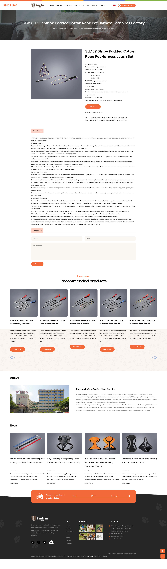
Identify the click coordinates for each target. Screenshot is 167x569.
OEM (75, 5)
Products (69, 528)
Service (94, 5)
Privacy (104, 556)
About (81, 5)
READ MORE (14, 483)
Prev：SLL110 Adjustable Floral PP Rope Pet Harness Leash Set (106, 117)
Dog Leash (69, 28)
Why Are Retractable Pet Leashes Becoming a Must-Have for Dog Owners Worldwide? (100, 462)
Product (59, 5)
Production (68, 5)
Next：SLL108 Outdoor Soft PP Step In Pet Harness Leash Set (106, 120)
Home (52, 5)
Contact (102, 5)
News (88, 5)
